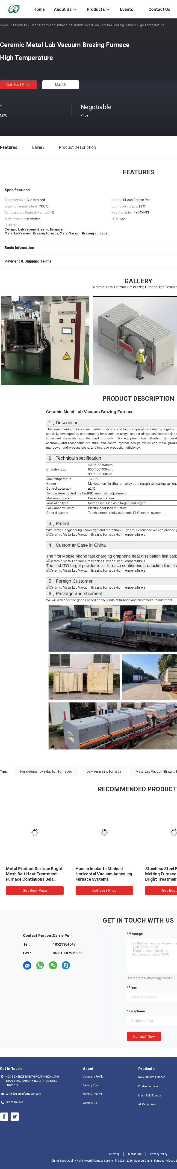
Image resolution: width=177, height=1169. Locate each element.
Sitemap (114, 1154)
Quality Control (92, 1094)
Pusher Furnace (148, 1086)
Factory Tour (91, 1085)
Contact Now (144, 1036)
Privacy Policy (158, 1154)
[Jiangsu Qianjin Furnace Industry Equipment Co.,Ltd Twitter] (15, 1117)
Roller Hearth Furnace (151, 1077)
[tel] (79, 965)
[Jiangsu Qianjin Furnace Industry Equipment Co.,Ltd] (13, 9)
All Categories (147, 1104)
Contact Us (90, 1103)
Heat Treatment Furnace (49, 25)
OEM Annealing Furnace (103, 771)
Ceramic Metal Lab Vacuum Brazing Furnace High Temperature (32, 874)
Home (4, 25)
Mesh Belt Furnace (149, 1095)
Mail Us (61, 84)
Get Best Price (18, 84)
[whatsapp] (40, 965)
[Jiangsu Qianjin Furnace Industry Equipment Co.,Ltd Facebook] (4, 1117)
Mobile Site (135, 1154)
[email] (27, 965)
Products (20, 25)
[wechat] (53, 965)
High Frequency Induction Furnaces (46, 771)
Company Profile (93, 1076)
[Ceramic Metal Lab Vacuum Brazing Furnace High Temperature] (35, 832)
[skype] (66, 965)
